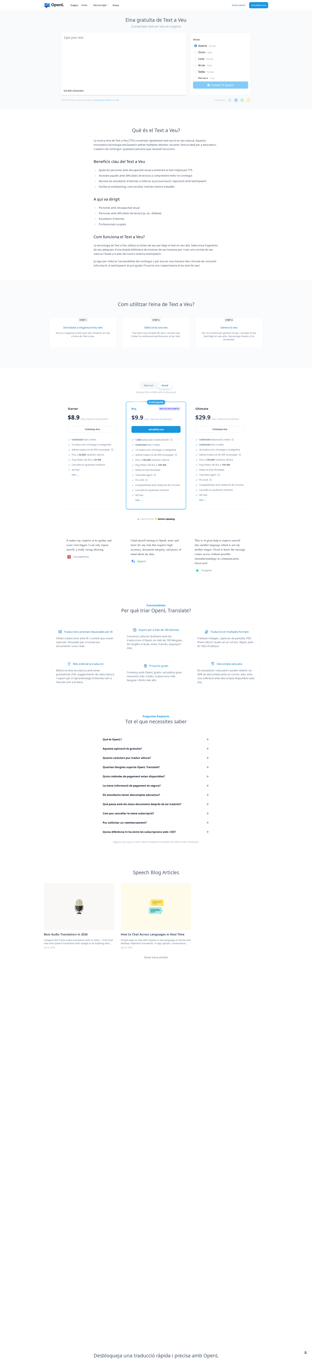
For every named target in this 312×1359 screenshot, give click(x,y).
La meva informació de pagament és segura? (132, 785)
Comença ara (92, 429)
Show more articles (156, 957)
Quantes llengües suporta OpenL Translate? (131, 767)
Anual (165, 385)
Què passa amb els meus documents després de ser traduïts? (142, 804)
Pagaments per (147, 519)
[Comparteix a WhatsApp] (242, 100)
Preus (116, 5)
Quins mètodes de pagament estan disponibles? (134, 776)
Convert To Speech (222, 85)
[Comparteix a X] (229, 100)
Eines (84, 5)
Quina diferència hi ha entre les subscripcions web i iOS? (139, 832)
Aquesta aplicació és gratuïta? (122, 748)
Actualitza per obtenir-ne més (105, 100)
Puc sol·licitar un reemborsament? (125, 822)
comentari (192, 841)
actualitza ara (258, 5)
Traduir (74, 5)
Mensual (148, 385)
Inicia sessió (238, 5)
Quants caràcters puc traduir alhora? (127, 758)
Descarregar (100, 5)
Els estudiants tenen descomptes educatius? (131, 795)
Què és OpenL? (112, 739)
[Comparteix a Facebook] (236, 100)
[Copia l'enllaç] (248, 100)
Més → (75, 474)
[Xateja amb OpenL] (305, 1352)
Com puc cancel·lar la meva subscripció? (128, 813)
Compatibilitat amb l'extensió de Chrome (157, 485)
